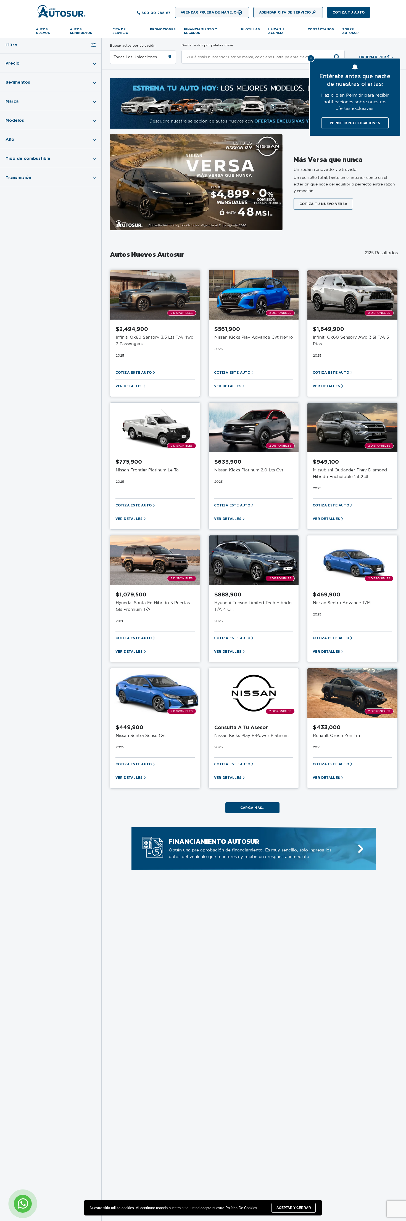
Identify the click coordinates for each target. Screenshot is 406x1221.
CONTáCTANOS (321, 29)
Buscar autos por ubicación (132, 45)
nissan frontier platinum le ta (147, 470)
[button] (348, 12)
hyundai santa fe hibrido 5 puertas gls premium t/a (153, 606)
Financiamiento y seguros (200, 31)
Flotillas (250, 29)
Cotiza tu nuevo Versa (323, 204)
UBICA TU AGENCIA (276, 31)
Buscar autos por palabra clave (207, 45)
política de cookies (241, 1208)
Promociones (163, 29)
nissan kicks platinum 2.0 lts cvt (248, 470)
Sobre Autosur (350, 31)
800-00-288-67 (155, 13)
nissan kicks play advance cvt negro (253, 337)
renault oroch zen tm (336, 736)
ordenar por (372, 57)
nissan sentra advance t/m (342, 603)
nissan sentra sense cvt (141, 736)
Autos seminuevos (81, 31)
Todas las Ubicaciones (135, 57)
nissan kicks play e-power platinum (251, 736)
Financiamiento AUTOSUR (214, 841)
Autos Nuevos (43, 31)
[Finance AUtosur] (361, 849)
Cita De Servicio (120, 31)
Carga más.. (252, 807)
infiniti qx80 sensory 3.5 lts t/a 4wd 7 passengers (155, 340)
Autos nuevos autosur (147, 254)
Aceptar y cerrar (293, 1208)
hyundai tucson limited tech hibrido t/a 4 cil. (253, 606)
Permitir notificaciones (355, 123)
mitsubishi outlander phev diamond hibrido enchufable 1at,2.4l (350, 473)
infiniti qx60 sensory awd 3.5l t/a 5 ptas (351, 340)
